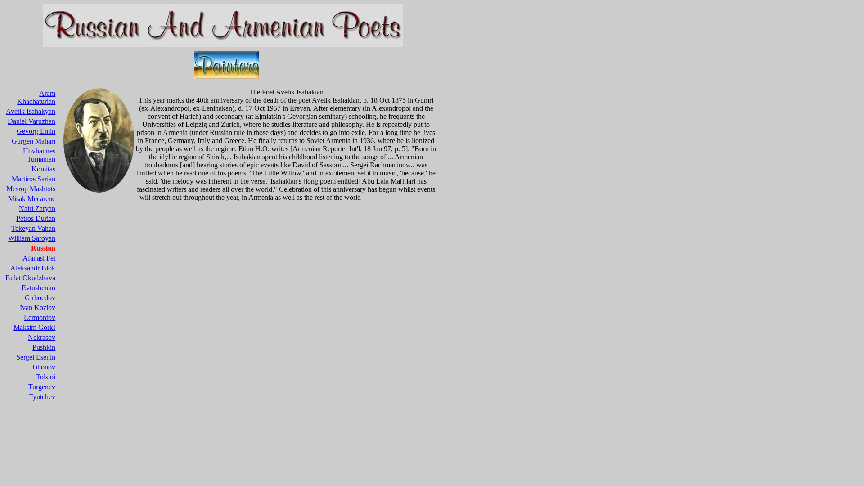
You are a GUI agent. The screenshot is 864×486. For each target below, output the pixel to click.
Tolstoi (45, 377)
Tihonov (43, 367)
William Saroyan (31, 238)
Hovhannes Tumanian (39, 155)
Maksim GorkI (34, 327)
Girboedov (40, 298)
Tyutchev (42, 396)
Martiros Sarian (33, 179)
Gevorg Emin (36, 131)
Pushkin (43, 347)
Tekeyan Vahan (33, 228)
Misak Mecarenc (31, 198)
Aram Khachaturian (36, 97)
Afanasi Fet (38, 258)
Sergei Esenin (35, 357)
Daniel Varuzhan (31, 121)
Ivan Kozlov (37, 307)
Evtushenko (38, 288)
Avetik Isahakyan (30, 111)
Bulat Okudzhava (30, 278)
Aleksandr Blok (32, 268)
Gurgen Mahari (33, 141)
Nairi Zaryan (37, 208)
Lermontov (39, 317)
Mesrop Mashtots (30, 189)
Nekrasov (41, 337)
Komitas (43, 169)
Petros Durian (35, 218)
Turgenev (41, 387)
